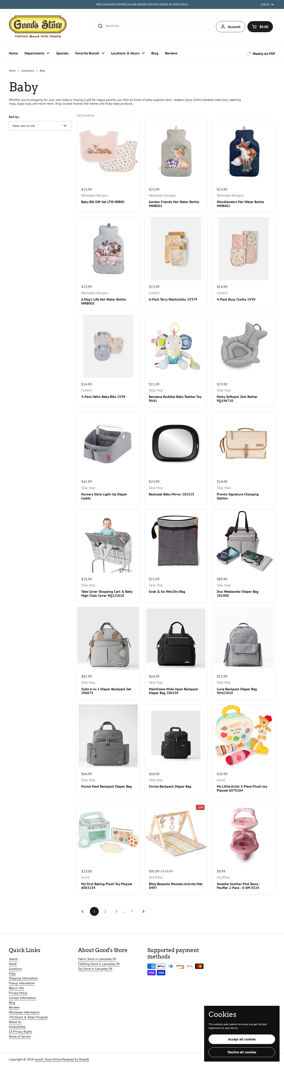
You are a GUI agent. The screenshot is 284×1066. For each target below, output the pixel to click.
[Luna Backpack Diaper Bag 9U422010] (243, 638)
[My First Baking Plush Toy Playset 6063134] (108, 833)
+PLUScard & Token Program (28, 1017)
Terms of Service (20, 1036)
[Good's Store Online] (38, 27)
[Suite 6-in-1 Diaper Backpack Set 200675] (108, 638)
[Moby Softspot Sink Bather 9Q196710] (243, 346)
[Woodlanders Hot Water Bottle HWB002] (243, 151)
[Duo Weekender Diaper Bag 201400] (243, 541)
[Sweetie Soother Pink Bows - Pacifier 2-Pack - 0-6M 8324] (243, 833)
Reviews (14, 1007)
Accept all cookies (242, 1039)
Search (13, 959)
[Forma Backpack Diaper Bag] (175, 736)
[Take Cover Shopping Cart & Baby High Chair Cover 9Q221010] (108, 541)
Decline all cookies (242, 1052)
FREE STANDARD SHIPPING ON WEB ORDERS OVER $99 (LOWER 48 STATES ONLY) (142, 4)
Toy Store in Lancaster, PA (95, 969)
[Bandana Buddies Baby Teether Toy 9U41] (175, 346)
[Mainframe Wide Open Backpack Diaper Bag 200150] (175, 638)
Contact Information (22, 998)
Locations (15, 969)
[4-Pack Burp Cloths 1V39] (243, 249)
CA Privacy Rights (20, 1032)
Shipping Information (23, 978)
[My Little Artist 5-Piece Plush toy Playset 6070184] (243, 736)
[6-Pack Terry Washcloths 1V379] (175, 249)
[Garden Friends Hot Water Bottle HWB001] (175, 151)
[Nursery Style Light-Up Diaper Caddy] (108, 443)
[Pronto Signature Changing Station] (243, 443)
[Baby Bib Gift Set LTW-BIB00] (108, 151)
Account (234, 26)
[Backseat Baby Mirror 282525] (175, 443)
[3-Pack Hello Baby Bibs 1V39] (108, 346)
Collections (27, 70)
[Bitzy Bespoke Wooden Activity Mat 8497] (175, 833)
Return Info (16, 988)
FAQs (12, 974)
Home (12, 70)
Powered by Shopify (75, 1059)
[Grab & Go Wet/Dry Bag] (175, 541)
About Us (15, 1022)
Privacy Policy (18, 993)
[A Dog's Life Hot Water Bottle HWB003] (108, 249)
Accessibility (17, 1027)
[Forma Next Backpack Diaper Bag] (108, 736)
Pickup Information (22, 983)
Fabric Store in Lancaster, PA (97, 959)
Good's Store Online (48, 1059)
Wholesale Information (24, 1012)
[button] (260, 26)
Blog (12, 1002)
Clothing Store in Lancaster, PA (99, 964)
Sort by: (14, 116)
